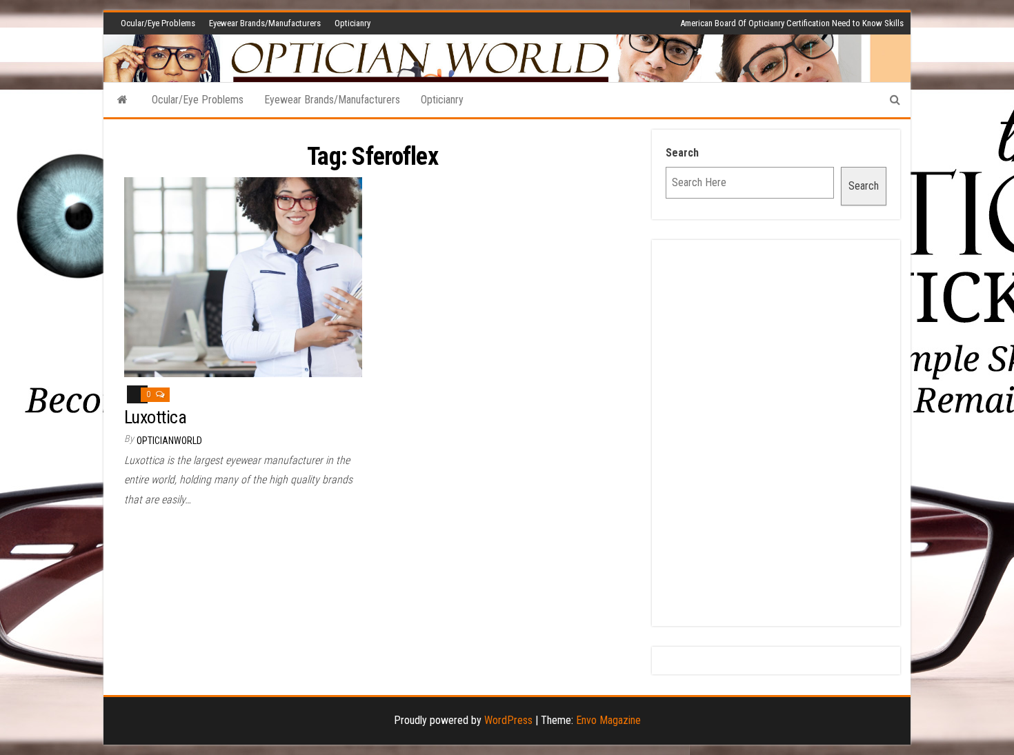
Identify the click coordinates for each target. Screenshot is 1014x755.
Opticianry (352, 23)
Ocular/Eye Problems (158, 23)
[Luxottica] (243, 276)
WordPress (508, 720)
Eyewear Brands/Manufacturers (265, 23)
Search (682, 152)
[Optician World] (122, 100)
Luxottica (155, 417)
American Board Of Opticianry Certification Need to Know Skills (792, 23)
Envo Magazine (608, 720)
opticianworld (169, 440)
